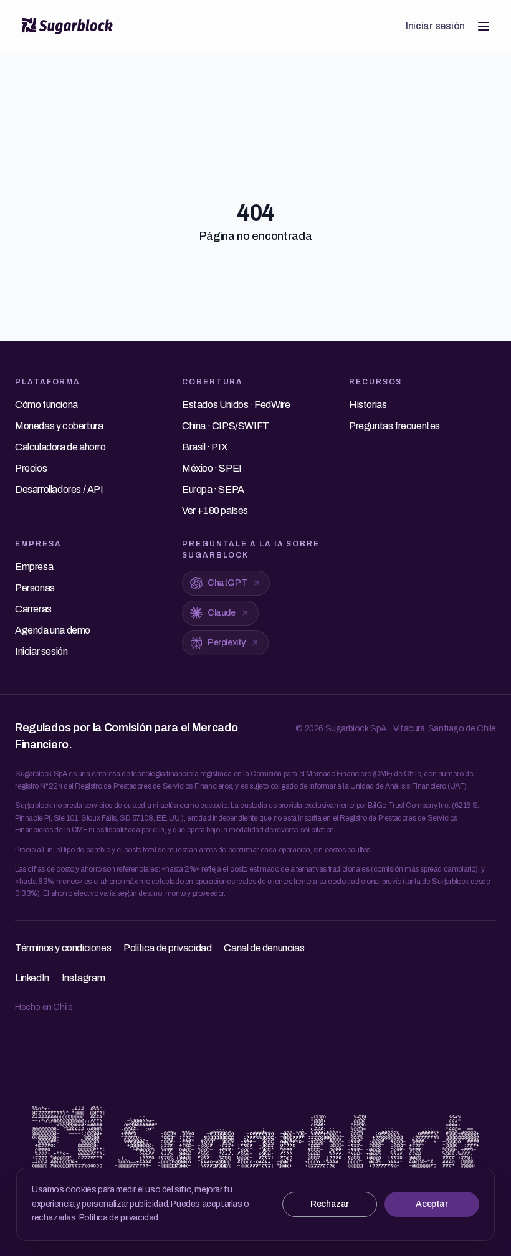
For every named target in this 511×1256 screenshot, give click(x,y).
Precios (31, 468)
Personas (35, 588)
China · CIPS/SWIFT (225, 426)
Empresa (34, 566)
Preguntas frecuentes (394, 426)
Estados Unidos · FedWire (236, 404)
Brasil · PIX (204, 447)
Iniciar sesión (435, 26)
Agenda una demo (52, 630)
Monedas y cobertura (59, 426)
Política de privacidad (118, 1217)
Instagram (83, 978)
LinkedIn (32, 978)
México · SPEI (212, 468)
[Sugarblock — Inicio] (67, 26)
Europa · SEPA (213, 489)
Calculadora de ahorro (60, 447)
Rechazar (329, 1204)
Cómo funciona (46, 404)
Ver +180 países (215, 510)
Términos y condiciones (63, 948)
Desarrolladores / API (59, 489)
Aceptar (431, 1204)
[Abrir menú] (483, 26)
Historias (367, 404)
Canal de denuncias (264, 948)
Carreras (33, 609)
